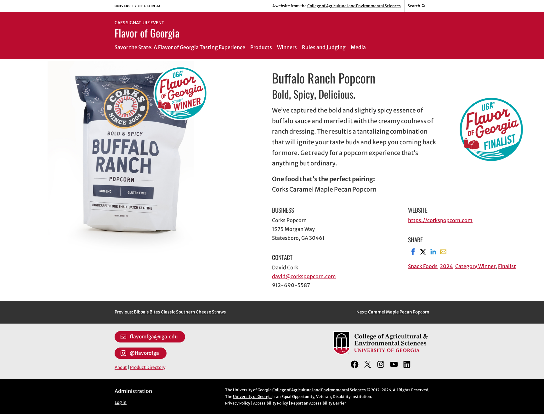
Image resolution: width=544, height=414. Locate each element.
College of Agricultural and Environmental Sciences (354, 5)
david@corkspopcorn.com (304, 276)
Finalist (507, 266)
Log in (121, 402)
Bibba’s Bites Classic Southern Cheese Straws (180, 312)
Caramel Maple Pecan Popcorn (398, 312)
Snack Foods (423, 266)
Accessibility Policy (270, 403)
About (121, 367)
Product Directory (147, 367)
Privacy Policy (237, 403)
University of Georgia (252, 396)
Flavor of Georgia (147, 33)
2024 (446, 266)
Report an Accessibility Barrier (318, 403)
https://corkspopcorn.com (440, 220)
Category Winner (475, 266)
